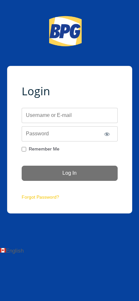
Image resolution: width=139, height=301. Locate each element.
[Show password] (107, 133)
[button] (69, 250)
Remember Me (44, 148)
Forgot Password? (40, 197)
